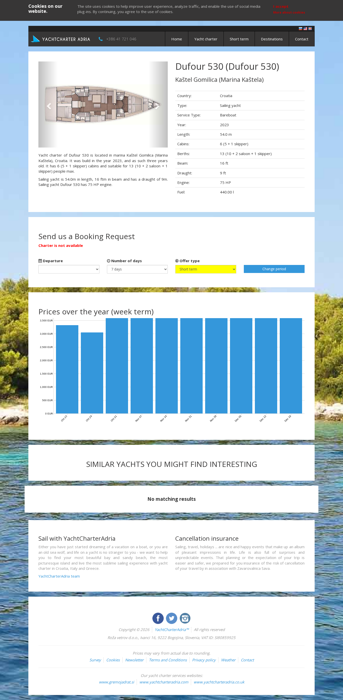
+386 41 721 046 (121, 38)
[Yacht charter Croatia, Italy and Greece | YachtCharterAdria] (61, 38)
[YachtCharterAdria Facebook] (158, 617)
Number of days (126, 260)
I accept (281, 6)
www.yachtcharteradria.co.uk (219, 681)
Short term (239, 38)
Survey (95, 659)
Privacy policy (204, 659)
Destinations (272, 38)
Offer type (189, 260)
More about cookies (289, 12)
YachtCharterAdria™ (172, 629)
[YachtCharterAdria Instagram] (185, 617)
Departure (52, 260)
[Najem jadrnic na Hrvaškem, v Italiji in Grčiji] (301, 28)
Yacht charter (205, 38)
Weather (228, 659)
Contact (301, 38)
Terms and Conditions (168, 659)
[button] (48, 104)
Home (176, 38)
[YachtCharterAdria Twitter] (172, 617)
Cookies (113, 659)
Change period (274, 268)
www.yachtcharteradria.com (163, 681)
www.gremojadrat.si (116, 681)
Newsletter (134, 659)
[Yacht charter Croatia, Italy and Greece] (305, 28)
